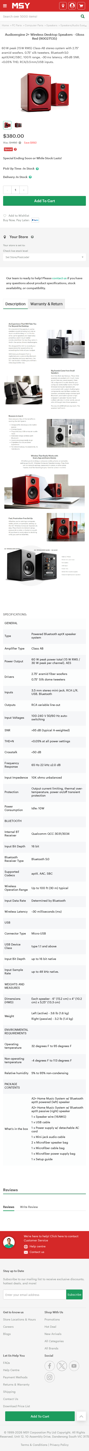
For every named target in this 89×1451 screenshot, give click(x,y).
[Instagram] (50, 1381)
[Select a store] (63, 5)
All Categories (54, 1341)
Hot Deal (50, 1326)
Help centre (38, 1246)
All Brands (51, 1348)
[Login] (72, 5)
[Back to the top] (81, 1416)
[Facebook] (50, 1370)
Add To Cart (44, 200)
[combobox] (44, 16)
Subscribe (74, 1294)
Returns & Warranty (16, 1384)
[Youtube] (74, 1370)
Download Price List (16, 1406)
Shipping (9, 1391)
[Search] (82, 16)
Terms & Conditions (34, 1444)
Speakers (51, 25)
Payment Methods (15, 1377)
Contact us (37, 1252)
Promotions (52, 1319)
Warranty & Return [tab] (46, 303)
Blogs (7, 1334)
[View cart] (81, 5)
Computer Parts (34, 25)
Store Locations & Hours (19, 1319)
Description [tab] (15, 303)
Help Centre (11, 1370)
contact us (59, 278)
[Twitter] (63, 1370)
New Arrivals (52, 1334)
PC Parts (17, 25)
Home (5, 25)
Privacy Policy (59, 1444)
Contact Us (10, 1399)
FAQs (6, 1362)
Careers (8, 1326)
